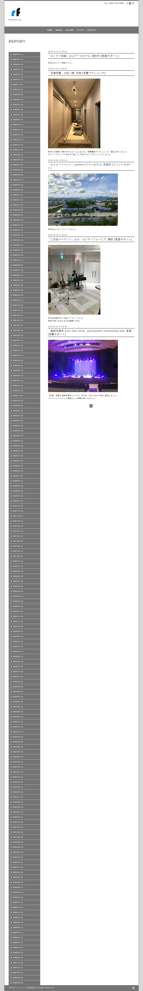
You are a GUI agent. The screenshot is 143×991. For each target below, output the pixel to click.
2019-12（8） (18, 390)
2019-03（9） (18, 436)
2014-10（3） (18, 681)
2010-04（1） (18, 887)
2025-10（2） (18, 89)
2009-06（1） (18, 932)
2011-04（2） (18, 847)
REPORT (80, 30)
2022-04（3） (18, 285)
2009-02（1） (18, 942)
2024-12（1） (18, 139)
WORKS (59, 30)
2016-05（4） (18, 591)
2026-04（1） (18, 64)
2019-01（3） (18, 446)
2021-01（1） (18, 340)
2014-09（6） (18, 686)
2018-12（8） (18, 451)
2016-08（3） (18, 576)
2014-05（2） (18, 706)
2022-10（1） (18, 260)
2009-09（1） (18, 922)
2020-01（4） (18, 385)
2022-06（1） (18, 275)
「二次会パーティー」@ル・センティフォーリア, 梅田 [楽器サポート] (90, 239)
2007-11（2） (18, 962)
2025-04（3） (18, 119)
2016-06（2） (18, 586)
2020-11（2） (18, 350)
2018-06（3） (18, 481)
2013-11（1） (18, 732)
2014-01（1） (18, 727)
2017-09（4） (18, 521)
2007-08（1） (18, 972)
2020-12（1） (18, 345)
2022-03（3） (18, 290)
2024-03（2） (18, 185)
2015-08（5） (18, 636)
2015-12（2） (18, 616)
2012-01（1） (18, 817)
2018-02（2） (18, 496)
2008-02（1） (18, 957)
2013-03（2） (18, 762)
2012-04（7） (18, 802)
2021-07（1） (18, 320)
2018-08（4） (18, 471)
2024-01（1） (18, 195)
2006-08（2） (18, 977)
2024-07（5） (18, 165)
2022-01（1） (18, 300)
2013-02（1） (18, 767)
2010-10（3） (18, 872)
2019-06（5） (18, 420)
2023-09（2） (18, 215)
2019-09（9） (18, 405)
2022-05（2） (18, 280)
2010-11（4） (18, 867)
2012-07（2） (18, 797)
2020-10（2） (18, 355)
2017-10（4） (18, 516)
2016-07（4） (18, 581)
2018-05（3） (18, 486)
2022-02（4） (18, 295)
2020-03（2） (18, 375)
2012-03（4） (18, 807)
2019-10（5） (18, 400)
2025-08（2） (18, 99)
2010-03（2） (18, 892)
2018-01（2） (18, 501)
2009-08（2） (18, 927)
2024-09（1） (18, 155)
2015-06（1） (18, 646)
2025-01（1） (18, 134)
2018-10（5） (18, 461)
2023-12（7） (18, 200)
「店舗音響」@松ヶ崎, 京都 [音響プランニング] (76, 73)
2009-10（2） (18, 917)
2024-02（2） (18, 190)
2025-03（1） (18, 124)
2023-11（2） (18, 205)
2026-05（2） (18, 59)
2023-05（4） (18, 235)
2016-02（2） (18, 606)
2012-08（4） (18, 792)
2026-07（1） (18, 54)
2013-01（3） (18, 772)
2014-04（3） (18, 712)
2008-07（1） (18, 947)
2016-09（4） (18, 571)
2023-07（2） (18, 225)
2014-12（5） (18, 671)
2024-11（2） (18, 145)
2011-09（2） (18, 832)
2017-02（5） (18, 556)
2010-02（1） (18, 897)
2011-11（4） (18, 827)
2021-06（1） (18, 325)
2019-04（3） (18, 431)
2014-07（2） (18, 696)
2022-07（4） (18, 270)
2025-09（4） (18, 94)
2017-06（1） (18, 536)
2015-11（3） (18, 621)
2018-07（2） (18, 476)
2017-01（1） (18, 561)
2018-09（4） (18, 466)
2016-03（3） (18, 601)
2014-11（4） (18, 676)
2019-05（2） (18, 426)
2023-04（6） (18, 240)
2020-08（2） (18, 365)
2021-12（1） (18, 305)
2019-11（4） (18, 395)
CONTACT (91, 30)
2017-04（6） (18, 546)
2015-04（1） (18, 656)
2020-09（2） (18, 360)
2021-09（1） (18, 315)
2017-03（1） (18, 551)
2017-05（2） (18, 541)
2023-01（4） (18, 255)
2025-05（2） (18, 114)
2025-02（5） (18, 129)
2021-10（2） (18, 310)
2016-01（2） (18, 611)
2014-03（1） (18, 717)
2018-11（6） (18, 456)
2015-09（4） (18, 631)
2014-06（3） (18, 701)
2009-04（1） (18, 937)
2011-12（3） (18, 822)
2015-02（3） (18, 666)
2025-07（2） (18, 104)
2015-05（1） (18, 651)
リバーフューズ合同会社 (25, 988)
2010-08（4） (18, 877)
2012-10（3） (18, 782)
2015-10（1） (18, 626)
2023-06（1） (18, 230)
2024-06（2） (18, 170)
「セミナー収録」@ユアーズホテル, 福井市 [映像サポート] (83, 55)
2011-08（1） (18, 837)
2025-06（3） (18, 109)
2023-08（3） (18, 220)
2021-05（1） (18, 330)
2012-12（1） (18, 777)
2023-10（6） (18, 210)
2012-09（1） (18, 787)
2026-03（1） (18, 69)
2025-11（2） (18, 84)
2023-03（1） (18, 245)
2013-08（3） (18, 747)
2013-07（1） (18, 752)
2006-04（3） (18, 982)
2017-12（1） (18, 506)
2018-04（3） (18, 491)
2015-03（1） (18, 661)
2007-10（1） (18, 967)
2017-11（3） (18, 511)
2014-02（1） (18, 722)
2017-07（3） (18, 531)
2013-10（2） (18, 737)
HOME (50, 30)
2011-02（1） (18, 857)
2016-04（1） (18, 596)
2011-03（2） (18, 852)
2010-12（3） (18, 862)
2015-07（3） (18, 641)
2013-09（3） (18, 742)
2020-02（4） (18, 380)
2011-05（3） (18, 842)
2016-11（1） (18, 566)
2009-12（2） (18, 907)
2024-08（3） (18, 160)
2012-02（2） (18, 812)
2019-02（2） (18, 441)
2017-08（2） (18, 526)
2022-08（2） (18, 265)
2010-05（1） (18, 882)
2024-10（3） (18, 150)
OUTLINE (69, 30)
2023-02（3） (18, 250)
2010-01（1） (18, 902)
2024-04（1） (18, 180)
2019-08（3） (18, 410)
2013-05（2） (18, 757)
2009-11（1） (18, 912)
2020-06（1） (18, 370)
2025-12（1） (18, 79)
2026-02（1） (18, 74)
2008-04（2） (18, 952)
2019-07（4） (18, 415)
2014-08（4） (18, 691)
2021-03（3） (18, 335)
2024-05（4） (18, 175)
